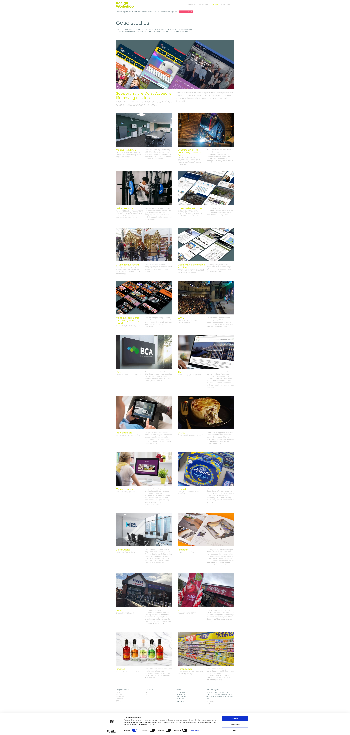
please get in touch (186, 12)
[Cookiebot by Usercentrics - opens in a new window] (112, 731)
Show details (195, 730)
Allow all (235, 718)
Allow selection (235, 724)
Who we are (192, 5)
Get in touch (210, 701)
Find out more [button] (226, 5)
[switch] (152, 730)
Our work (214, 5)
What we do (203, 5)
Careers (208, 703)
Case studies (120, 702)
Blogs (117, 700)
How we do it (120, 698)
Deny (235, 730)
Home (118, 692)
